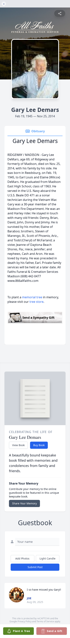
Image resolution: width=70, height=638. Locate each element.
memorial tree (32, 297)
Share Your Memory (24, 503)
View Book (18, 445)
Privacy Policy (25, 621)
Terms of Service (45, 621)
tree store (36, 302)
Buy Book (39, 445)
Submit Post (35, 567)
